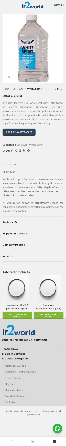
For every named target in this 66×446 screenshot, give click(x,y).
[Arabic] (55, 4)
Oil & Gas (18, 88)
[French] (61, 4)
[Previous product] (55, 88)
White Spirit (34, 88)
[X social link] (16, 150)
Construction (12, 377)
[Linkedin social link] (24, 150)
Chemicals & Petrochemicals (20, 371)
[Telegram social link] (28, 150)
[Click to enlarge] (9, 77)
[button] (17, 315)
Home (6, 88)
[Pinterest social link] (20, 150)
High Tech (10, 384)
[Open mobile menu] (2, 5)
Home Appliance (14, 390)
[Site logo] (32, 4)
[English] (58, 4)
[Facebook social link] (12, 150)
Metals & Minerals (15, 396)
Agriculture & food (15, 365)
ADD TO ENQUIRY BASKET (19, 132)
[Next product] (61, 88)
